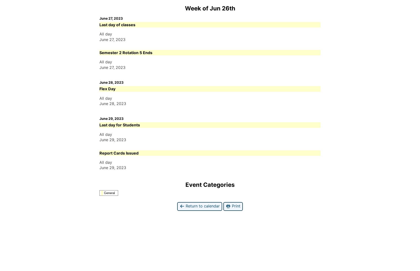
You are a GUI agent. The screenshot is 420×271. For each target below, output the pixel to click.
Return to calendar (202, 206)
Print (235, 206)
